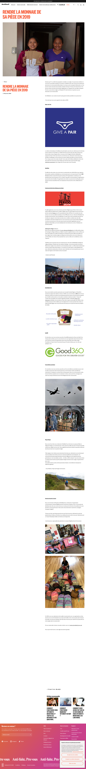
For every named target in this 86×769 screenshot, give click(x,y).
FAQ (44, 733)
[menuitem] (62, 5)
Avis (61, 728)
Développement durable (65, 735)
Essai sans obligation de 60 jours (49, 739)
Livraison (45, 735)
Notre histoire (63, 733)
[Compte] (81, 5)
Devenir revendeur (31, 765)
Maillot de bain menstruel (32, 4)
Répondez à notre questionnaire (75, 729)
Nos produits (74, 739)
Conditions (17, 765)
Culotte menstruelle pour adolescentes (47, 4)
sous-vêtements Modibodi (66, 230)
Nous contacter (47, 731)
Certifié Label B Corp (64, 731)
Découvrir (13, 4)
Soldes (68, 4)
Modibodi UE (7, 765)
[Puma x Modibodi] (62, 5)
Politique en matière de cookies (78, 751)
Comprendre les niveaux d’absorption (76, 733)
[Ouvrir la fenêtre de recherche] (78, 5)
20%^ (17, 730)
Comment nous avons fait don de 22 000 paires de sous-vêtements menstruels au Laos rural (78, 713)
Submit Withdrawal (48, 747)
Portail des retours (47, 744)
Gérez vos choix (72, 763)
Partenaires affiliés (64, 738)
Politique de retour (47, 742)
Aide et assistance (47, 728)
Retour (5, 81)
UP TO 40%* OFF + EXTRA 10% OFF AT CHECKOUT (43, 1)
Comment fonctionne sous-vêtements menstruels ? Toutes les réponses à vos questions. (52, 713)
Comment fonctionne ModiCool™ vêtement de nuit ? (65, 712)
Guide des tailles (74, 736)
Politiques (24, 765)
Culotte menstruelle (21, 4)
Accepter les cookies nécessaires (72, 759)
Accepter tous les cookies (72, 754)
